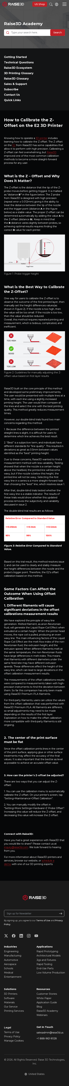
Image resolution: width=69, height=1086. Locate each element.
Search (57, 32)
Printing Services (14, 1010)
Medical (8, 972)
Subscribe (11, 89)
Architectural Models (48, 955)
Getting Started (15, 57)
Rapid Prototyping (47, 951)
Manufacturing (12, 955)
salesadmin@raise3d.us (50, 1032)
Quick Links (12, 100)
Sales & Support (15, 84)
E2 (13, 145)
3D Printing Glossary (18, 73)
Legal (7, 1027)
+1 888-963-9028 (47, 1038)
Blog (39, 1006)
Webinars (42, 1015)
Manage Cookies (14, 1040)
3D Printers (10, 993)
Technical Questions (19, 62)
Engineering (11, 951)
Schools (8, 968)
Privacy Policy (12, 1036)
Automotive (11, 959)
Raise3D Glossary (16, 78)
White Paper (44, 998)
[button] (64, 4)
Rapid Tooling (44, 964)
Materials (9, 1002)
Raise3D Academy (23, 23)
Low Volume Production (51, 972)
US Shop (39, 4)
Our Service (11, 1006)
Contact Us (12, 94)
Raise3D (51, 152)
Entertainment (12, 976)
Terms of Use (43, 920)
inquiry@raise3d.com (16, 847)
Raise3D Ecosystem (18, 67)
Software (9, 998)
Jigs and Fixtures (46, 959)
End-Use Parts (45, 968)
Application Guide (47, 1002)
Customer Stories (47, 993)
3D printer (41, 138)
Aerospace (10, 964)
